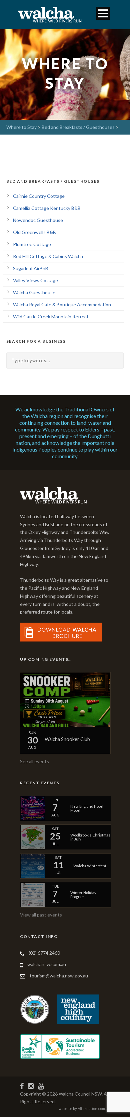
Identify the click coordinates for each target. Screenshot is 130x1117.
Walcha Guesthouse (34, 292)
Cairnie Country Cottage (39, 195)
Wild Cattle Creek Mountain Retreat (51, 316)
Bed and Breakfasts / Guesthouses (78, 127)
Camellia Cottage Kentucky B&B (47, 208)
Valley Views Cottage (35, 280)
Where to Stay (21, 127)
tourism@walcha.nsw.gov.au (59, 975)
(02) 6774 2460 (44, 953)
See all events (34, 761)
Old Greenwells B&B (34, 232)
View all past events (41, 914)
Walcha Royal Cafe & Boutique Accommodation (62, 304)
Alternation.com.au (94, 1108)
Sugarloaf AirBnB (30, 268)
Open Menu (103, 13)
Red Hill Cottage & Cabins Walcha (48, 256)
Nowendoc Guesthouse (38, 220)
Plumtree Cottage (32, 244)
